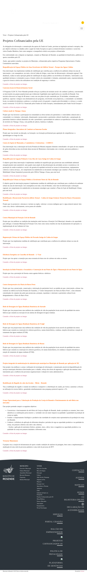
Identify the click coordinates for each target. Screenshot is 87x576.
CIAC (38, 490)
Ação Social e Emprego (43, 477)
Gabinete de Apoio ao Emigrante (42, 493)
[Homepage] (24, 14)
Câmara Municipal (24, 470)
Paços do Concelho (42, 468)
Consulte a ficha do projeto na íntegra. (15, 84)
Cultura (39, 475)
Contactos (78, 470)
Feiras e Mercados (41, 501)
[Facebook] (71, 22)
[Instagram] (75, 23)
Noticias (79, 485)
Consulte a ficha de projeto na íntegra (15, 107)
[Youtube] (79, 22)
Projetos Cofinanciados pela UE (45, 497)
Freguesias (22, 477)
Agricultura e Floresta (42, 486)
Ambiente (39, 488)
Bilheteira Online (74, 500)
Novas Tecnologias (42, 508)
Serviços (58, 514)
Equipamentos (40, 505)
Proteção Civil (40, 484)
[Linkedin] (68, 22)
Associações (40, 503)
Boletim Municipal (25, 479)
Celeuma (82, 571)
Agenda (80, 477)
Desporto (39, 481)
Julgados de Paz (41, 479)
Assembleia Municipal (25, 473)
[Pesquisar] (40, 23)
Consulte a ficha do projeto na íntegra (15, 139)
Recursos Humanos (25, 475)
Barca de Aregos (41, 470)
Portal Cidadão (54, 522)
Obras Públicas (41, 499)
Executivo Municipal (25, 468)
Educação (39, 473)
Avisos (80, 492)
